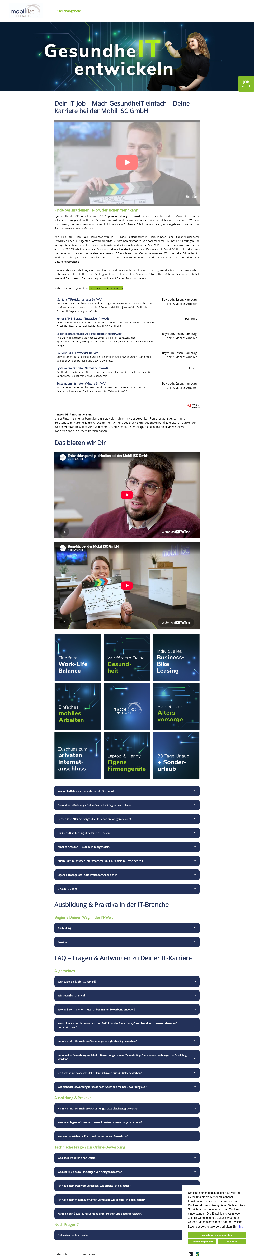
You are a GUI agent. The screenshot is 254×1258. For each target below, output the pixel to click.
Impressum (90, 1254)
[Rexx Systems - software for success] (193, 406)
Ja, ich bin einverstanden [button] (217, 1235)
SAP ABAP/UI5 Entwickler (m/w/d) (78, 353)
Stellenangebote (69, 11)
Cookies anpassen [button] (202, 1241)
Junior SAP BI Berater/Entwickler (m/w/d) (83, 318)
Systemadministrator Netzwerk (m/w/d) (82, 368)
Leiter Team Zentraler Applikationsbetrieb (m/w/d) (89, 334)
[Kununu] (191, 1255)
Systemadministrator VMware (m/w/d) (81, 383)
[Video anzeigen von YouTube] (127, 163)
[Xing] (197, 1255)
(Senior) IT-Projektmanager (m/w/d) (79, 299)
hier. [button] (240, 1226)
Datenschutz (62, 1254)
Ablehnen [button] (232, 1241)
